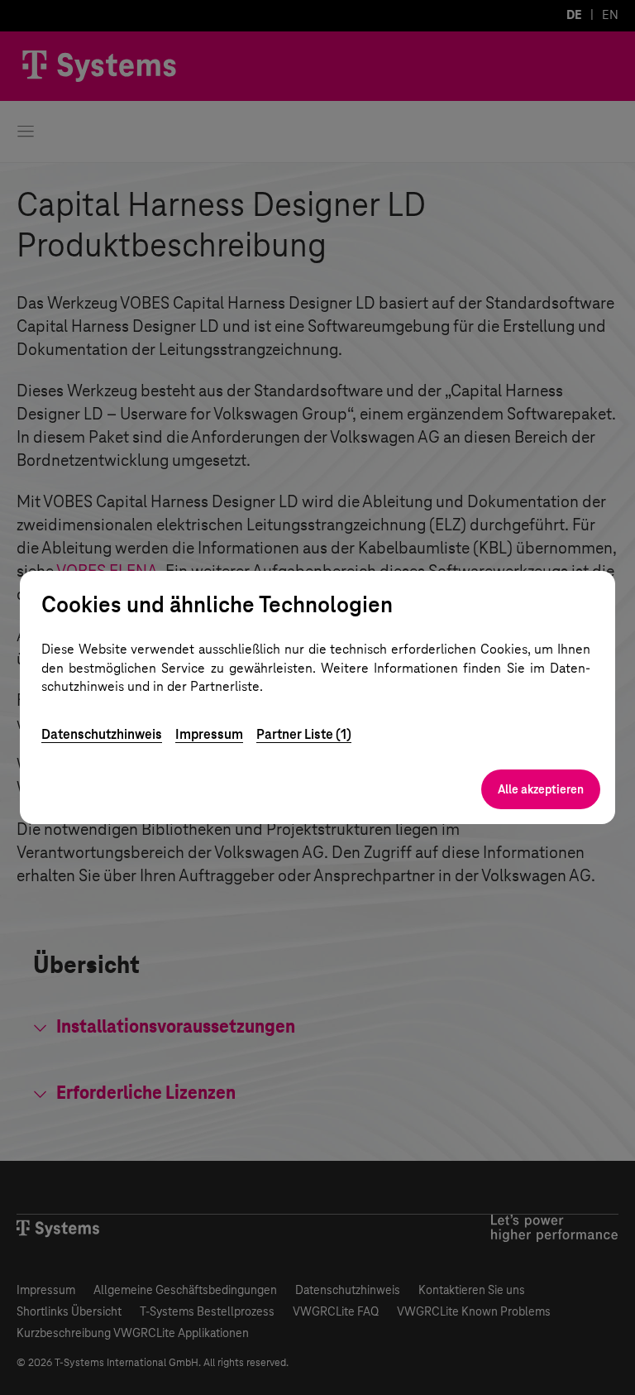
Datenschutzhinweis (101, 734)
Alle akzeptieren (541, 789)
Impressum (209, 734)
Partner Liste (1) (303, 734)
